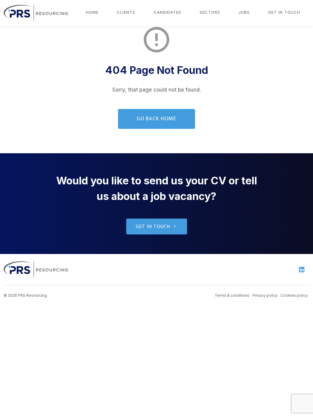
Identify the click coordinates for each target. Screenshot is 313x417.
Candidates (167, 12)
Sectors (210, 12)
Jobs (244, 12)
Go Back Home (156, 118)
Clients (126, 12)
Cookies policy (294, 295)
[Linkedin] (301, 269)
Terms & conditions (232, 295)
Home (92, 12)
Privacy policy (265, 295)
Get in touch (284, 12)
